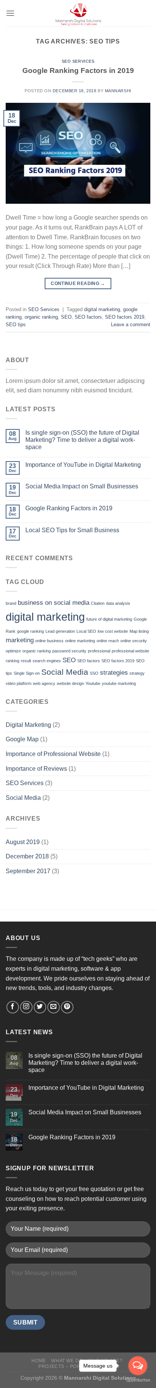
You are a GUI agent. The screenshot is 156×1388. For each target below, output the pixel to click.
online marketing (80, 640)
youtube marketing (119, 683)
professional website (130, 651)
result (26, 660)
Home (38, 1360)
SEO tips (16, 324)
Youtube (93, 683)
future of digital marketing (109, 619)
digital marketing (102, 309)
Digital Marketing (28, 725)
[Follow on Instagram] (26, 1007)
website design (70, 683)
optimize (13, 651)
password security (69, 651)
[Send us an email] (53, 1007)
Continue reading (78, 283)
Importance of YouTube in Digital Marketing (83, 465)
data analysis (118, 603)
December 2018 (27, 856)
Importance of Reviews (36, 768)
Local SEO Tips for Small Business (72, 530)
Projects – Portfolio (68, 1366)
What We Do (67, 1360)
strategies (114, 672)
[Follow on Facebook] (12, 1007)
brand (11, 603)
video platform (18, 683)
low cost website (113, 631)
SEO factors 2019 (124, 317)
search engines (47, 660)
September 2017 (28, 871)
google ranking (30, 631)
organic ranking (41, 317)
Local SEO (86, 631)
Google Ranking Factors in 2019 (78, 70)
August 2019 (23, 842)
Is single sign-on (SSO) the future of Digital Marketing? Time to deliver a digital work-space (82, 439)
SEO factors (88, 317)
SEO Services (78, 61)
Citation (98, 603)
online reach (108, 640)
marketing (20, 640)
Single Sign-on (27, 673)
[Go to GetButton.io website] (138, 1380)
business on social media (53, 602)
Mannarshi (118, 90)
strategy (137, 673)
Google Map (22, 739)
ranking (12, 660)
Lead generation (60, 631)
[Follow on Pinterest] (67, 1007)
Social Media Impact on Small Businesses (81, 486)
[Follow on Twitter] (40, 1007)
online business (49, 640)
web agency (44, 683)
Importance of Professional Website (53, 754)
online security (133, 640)
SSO (94, 673)
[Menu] (10, 13)
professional (99, 651)
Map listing (139, 631)
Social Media (64, 672)
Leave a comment (130, 324)
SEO (66, 317)
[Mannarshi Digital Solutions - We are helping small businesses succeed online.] (78, 13)
